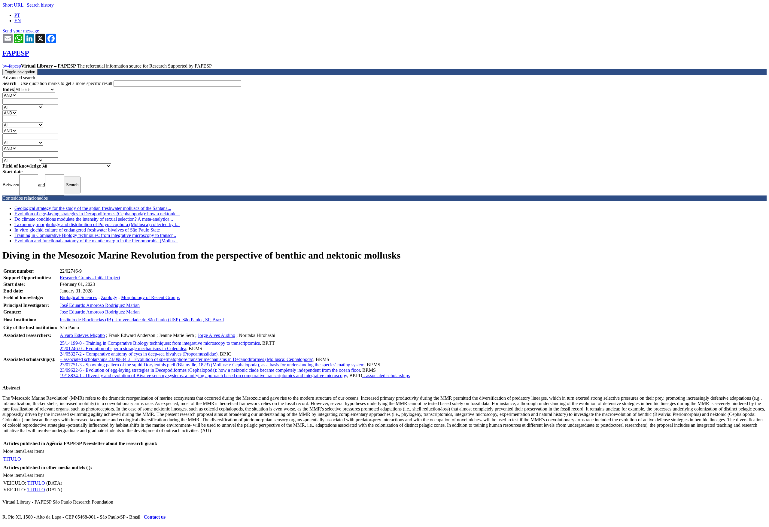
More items (13, 451)
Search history (40, 5)
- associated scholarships (386, 375)
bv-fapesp (11, 65)
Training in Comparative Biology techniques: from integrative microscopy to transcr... (95, 235)
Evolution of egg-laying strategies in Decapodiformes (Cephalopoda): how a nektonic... (97, 213)
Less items (34, 451)
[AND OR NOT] (9, 95)
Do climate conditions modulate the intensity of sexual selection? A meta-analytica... (93, 219)
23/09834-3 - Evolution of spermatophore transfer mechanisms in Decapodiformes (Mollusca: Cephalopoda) (210, 359)
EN (17, 20)
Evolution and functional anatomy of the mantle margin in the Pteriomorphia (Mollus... (96, 240)
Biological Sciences (78, 297)
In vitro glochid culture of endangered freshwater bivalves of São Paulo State (87, 229)
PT (17, 15)
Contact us (155, 516)
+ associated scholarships (84, 359)
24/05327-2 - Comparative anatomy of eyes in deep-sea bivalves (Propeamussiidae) (138, 353)
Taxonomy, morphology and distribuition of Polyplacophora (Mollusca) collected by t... (97, 224)
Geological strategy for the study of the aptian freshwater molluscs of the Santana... (92, 208)
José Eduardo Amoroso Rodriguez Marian (100, 305)
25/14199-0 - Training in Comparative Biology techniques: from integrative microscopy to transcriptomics (160, 343)
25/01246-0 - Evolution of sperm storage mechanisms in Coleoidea (123, 348)
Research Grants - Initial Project (90, 277)
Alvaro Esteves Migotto (82, 335)
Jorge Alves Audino (216, 335)
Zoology (109, 297)
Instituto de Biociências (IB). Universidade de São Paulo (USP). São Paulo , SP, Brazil (142, 319)
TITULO (12, 459)
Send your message (20, 30)
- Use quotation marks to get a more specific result (58, 83)
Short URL (12, 5)
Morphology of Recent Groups (150, 297)
